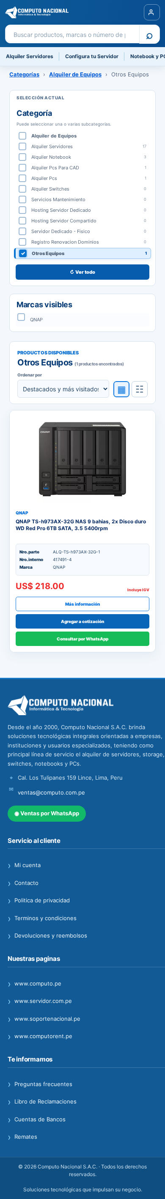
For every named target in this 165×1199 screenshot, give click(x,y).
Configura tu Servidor (91, 56)
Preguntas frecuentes (40, 1084)
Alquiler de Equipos (75, 74)
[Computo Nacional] (48, 12)
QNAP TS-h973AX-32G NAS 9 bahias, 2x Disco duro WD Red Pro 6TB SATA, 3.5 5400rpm (81, 524)
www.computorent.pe (40, 1036)
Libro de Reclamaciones (42, 1102)
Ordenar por (29, 374)
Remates (22, 1137)
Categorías (24, 74)
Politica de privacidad (39, 900)
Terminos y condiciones (42, 918)
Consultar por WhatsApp (82, 638)
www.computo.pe (34, 984)
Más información (82, 604)
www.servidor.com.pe (40, 1001)
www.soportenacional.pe (44, 1019)
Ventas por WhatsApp (46, 813)
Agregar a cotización (82, 621)
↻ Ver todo (82, 272)
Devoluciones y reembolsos (47, 936)
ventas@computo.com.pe (51, 792)
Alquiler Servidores (29, 56)
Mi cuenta (24, 865)
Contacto (23, 883)
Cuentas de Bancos (37, 1119)
